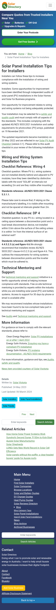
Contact (6, 574)
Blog (18, 507)
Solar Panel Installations (26, 513)
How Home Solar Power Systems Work (25, 434)
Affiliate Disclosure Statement (17, 593)
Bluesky (6, 581)
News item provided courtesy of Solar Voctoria (25, 368)
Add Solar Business (13, 588)
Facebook (7, 577)
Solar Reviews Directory (26, 503)
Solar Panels (8, 406)
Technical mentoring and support (34, 316)
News (17, 520)
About (5, 570)
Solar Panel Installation (31, 399)
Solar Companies (22, 486)
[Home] (13, 5)
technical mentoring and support (22, 277)
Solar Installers (9, 399)
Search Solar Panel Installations (28, 517)
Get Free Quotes (26, 41)
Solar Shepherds (14, 444)
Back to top (27, 600)
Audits (9, 316)
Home (17, 479)
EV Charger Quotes (23, 496)
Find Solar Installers (24, 483)
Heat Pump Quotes (23, 500)
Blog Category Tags (22, 510)
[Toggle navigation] (50, 5)
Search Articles (44, 422)
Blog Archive (20, 523)
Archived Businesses (24, 527)
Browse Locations (23, 489)
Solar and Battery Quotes (26, 493)
